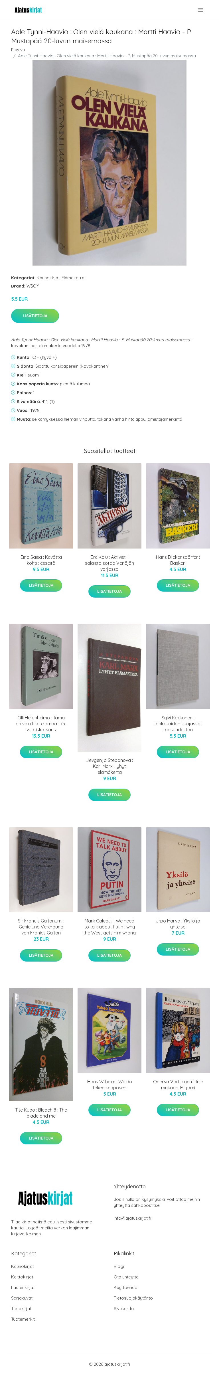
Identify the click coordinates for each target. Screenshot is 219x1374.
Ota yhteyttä (126, 1277)
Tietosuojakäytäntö (133, 1298)
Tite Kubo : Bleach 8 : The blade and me (41, 1113)
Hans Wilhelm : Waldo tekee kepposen (109, 1084)
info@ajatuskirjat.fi (132, 1218)
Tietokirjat (21, 1308)
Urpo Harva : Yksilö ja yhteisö (178, 924)
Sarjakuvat (22, 1298)
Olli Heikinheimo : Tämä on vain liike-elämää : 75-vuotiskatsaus (41, 723)
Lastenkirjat (23, 1287)
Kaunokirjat (48, 277)
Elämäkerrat (74, 277)
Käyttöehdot (126, 1287)
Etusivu (18, 49)
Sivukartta (124, 1308)
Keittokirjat (22, 1277)
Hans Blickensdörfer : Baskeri (178, 560)
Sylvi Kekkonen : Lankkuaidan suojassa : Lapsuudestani (177, 723)
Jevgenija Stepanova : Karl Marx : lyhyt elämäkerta (109, 766)
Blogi (119, 1266)
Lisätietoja (35, 315)
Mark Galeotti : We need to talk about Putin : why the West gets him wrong (109, 927)
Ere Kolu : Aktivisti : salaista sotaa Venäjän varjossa (109, 563)
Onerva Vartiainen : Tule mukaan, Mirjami (178, 1084)
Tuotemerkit (23, 1319)
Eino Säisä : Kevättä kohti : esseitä (41, 560)
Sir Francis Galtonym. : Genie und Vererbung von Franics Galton (41, 927)
